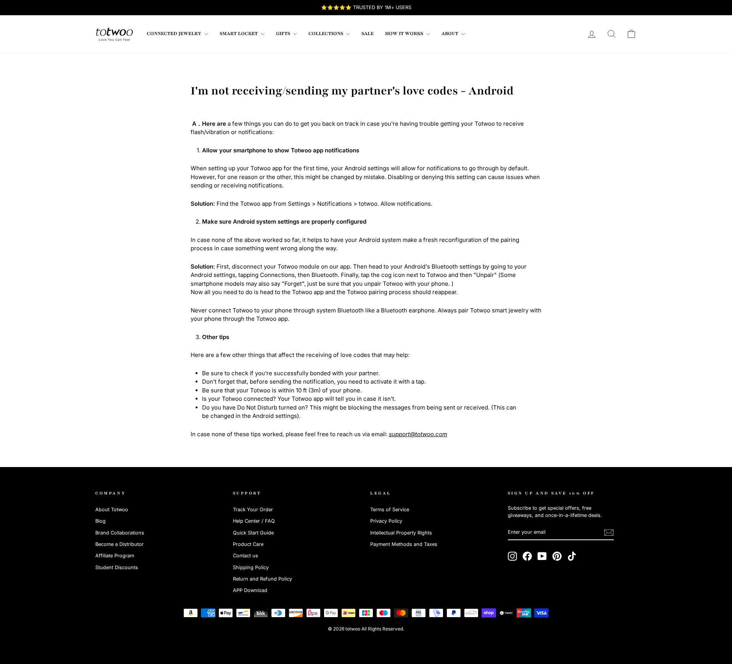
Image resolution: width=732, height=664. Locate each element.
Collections (326, 33)
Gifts (283, 33)
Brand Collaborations (119, 533)
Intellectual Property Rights (401, 533)
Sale (367, 33)
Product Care (248, 544)
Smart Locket (239, 33)
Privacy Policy (386, 521)
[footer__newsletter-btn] (609, 532)
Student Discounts (116, 567)
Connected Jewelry (174, 33)
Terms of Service (389, 509)
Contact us (245, 555)
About (450, 33)
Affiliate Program (114, 555)
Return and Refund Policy (262, 579)
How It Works (404, 33)
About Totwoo (111, 509)
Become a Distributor (119, 544)
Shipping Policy (251, 567)
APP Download (250, 590)
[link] (114, 34)
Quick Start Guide (253, 533)
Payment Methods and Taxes (403, 544)
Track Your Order (253, 509)
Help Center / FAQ (254, 521)
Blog (100, 521)
